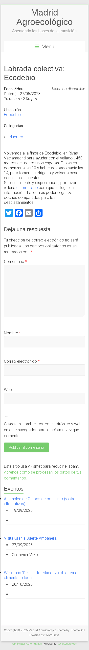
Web (8, 389)
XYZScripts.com (68, 643)
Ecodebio (12, 114)
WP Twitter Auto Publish (27, 643)
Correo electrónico (22, 361)
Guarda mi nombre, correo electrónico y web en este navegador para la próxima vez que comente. (43, 430)
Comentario (15, 261)
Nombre (12, 333)
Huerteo (16, 137)
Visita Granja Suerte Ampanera (30, 538)
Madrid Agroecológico (44, 17)
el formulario (27, 187)
